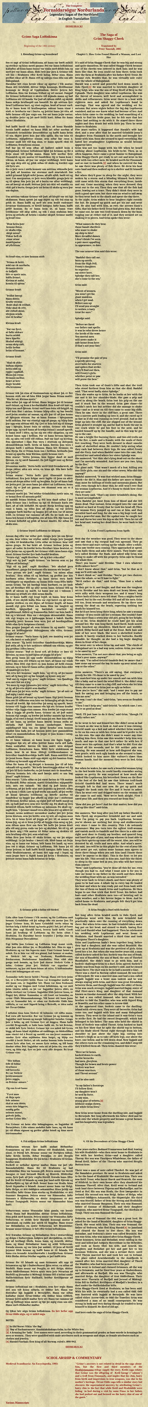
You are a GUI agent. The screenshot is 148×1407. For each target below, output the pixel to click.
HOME (69, 26)
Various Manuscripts (17, 1402)
